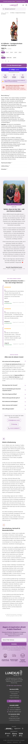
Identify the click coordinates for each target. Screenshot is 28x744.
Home (2, 12)
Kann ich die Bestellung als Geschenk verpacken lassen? (11, 389)
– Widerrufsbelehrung (14, 695)
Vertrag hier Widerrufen (14, 701)
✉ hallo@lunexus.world (14, 420)
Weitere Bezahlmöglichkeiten (14, 72)
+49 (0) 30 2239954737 (15, 709)
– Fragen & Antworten (14, 697)
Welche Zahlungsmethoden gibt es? (11, 397)
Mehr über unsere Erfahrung (14, 685)
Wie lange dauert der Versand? (9, 385)
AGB (20, 742)
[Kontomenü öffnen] (23, 5)
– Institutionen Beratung (14, 720)
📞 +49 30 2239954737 (14, 428)
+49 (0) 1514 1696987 (15, 707)
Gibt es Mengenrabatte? (8, 408)
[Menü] (1, 5)
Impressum (9, 742)
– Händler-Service (14, 716)
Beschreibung (5, 95)
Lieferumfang (5, 166)
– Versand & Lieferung (14, 691)
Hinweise (3, 169)
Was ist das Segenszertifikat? (9, 394)
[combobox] (13, 9)
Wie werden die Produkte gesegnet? (11, 361)
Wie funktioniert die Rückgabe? (10, 401)
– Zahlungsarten (14, 693)
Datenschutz (15, 742)
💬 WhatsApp (14, 424)
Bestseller (7, 12)
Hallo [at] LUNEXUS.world (15, 711)
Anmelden (14, 644)
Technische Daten (6, 162)
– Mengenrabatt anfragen (14, 718)
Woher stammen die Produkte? (9, 405)
